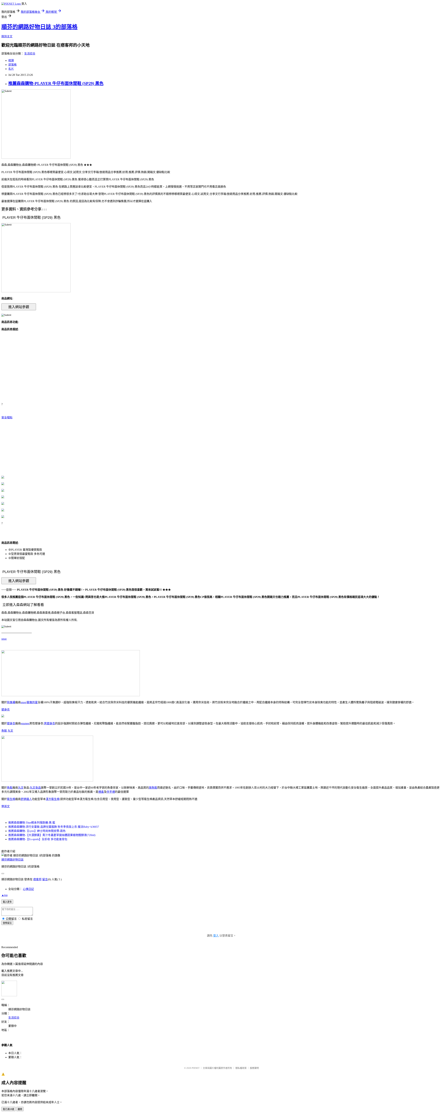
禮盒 (101, 791)
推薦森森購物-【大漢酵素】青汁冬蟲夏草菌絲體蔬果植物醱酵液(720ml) (51, 835)
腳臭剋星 (32, 702)
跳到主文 (6, 36)
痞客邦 (37, 879)
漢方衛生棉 (53, 799)
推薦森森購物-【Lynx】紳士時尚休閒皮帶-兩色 (37, 830)
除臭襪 (11, 702)
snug (4, 638)
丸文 (10, 730)
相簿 (11, 60)
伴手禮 (111, 791)
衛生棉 (11, 799)
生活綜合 (29, 53)
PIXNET (196, 1068)
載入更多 (7, 902)
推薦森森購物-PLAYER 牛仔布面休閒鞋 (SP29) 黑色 (55, 83)
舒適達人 (26, 799)
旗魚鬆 (153, 787)
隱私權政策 (241, 1068)
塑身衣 (5, 709)
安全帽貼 (6, 417)
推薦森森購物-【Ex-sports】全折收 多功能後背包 (37, 839)
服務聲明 (254, 1068)
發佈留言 (7, 923)
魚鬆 (4, 730)
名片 (11, 68)
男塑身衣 (49, 723)
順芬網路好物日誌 (12, 859)
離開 (20, 1109)
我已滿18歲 (8, 1109)
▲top (4, 895)
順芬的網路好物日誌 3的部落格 (39, 27)
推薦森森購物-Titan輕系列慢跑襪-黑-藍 (31, 822)
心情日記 (28, 889)
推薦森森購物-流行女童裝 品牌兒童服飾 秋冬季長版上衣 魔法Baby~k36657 (53, 826)
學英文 (5, 806)
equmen (25, 723)
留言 (45, 879)
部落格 (12, 64)
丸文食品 (35, 787)
